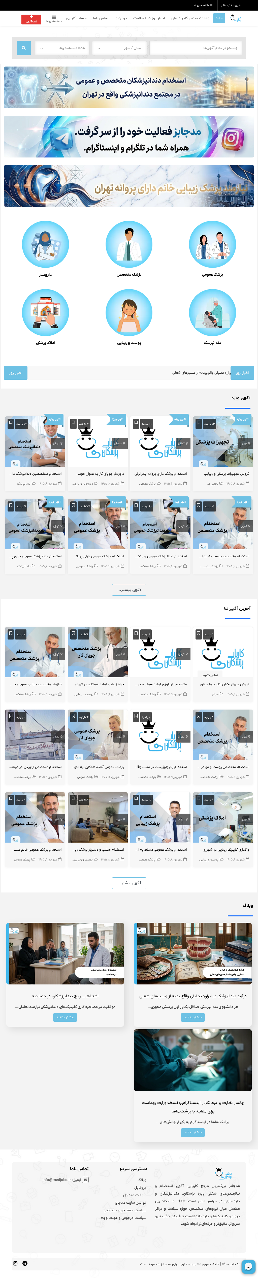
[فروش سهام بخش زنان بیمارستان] (223, 653)
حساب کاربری (76, 18)
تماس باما (100, 18)
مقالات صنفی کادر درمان (190, 18)
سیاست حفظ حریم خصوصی (125, 1210)
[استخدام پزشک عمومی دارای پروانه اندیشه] (98, 525)
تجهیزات (213, 484)
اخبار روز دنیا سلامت (149, 18)
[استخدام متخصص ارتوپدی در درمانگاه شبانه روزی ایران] (35, 735)
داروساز (45, 274)
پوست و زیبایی (129, 342)
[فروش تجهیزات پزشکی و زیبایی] (223, 442)
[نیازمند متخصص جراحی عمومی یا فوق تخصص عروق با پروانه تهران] (35, 653)
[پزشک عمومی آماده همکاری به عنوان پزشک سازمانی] (98, 735)
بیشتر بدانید (193, 1017)
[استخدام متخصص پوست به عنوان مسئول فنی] (223, 525)
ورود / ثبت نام (230, 5)
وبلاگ (142, 1180)
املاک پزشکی (45, 342)
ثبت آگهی (31, 21)
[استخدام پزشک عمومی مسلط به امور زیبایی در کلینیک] (160, 818)
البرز (57, 819)
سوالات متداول (134, 1195)
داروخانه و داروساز (82, 484)
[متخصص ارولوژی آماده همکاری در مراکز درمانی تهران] (160, 653)
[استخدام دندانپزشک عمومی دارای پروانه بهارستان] (35, 525)
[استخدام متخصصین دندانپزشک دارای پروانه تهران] (35, 442)
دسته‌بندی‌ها (54, 21)
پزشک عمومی (212, 274)
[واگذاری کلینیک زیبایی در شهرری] (223, 818)
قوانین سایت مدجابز (130, 1202)
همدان (118, 443)
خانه (219, 18)
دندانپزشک (212, 342)
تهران (244, 443)
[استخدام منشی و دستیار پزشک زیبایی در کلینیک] (98, 818)
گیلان (181, 443)
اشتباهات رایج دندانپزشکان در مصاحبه (65, 996)
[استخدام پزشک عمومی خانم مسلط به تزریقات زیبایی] (35, 818)
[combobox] (119, 48)
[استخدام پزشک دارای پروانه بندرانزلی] (160, 442)
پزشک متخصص (129, 274)
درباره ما (120, 18)
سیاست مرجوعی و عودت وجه (123, 1217)
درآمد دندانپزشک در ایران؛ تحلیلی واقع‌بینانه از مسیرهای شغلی (175, 372)
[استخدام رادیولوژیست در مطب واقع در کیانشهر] (160, 735)
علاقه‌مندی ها (202, 5)
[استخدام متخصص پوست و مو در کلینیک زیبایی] (223, 735)
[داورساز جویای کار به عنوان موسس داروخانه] (98, 442)
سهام (215, 694)
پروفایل (140, 1187)
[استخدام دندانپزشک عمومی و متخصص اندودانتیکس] (160, 525)
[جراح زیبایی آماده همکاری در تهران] (98, 653)
